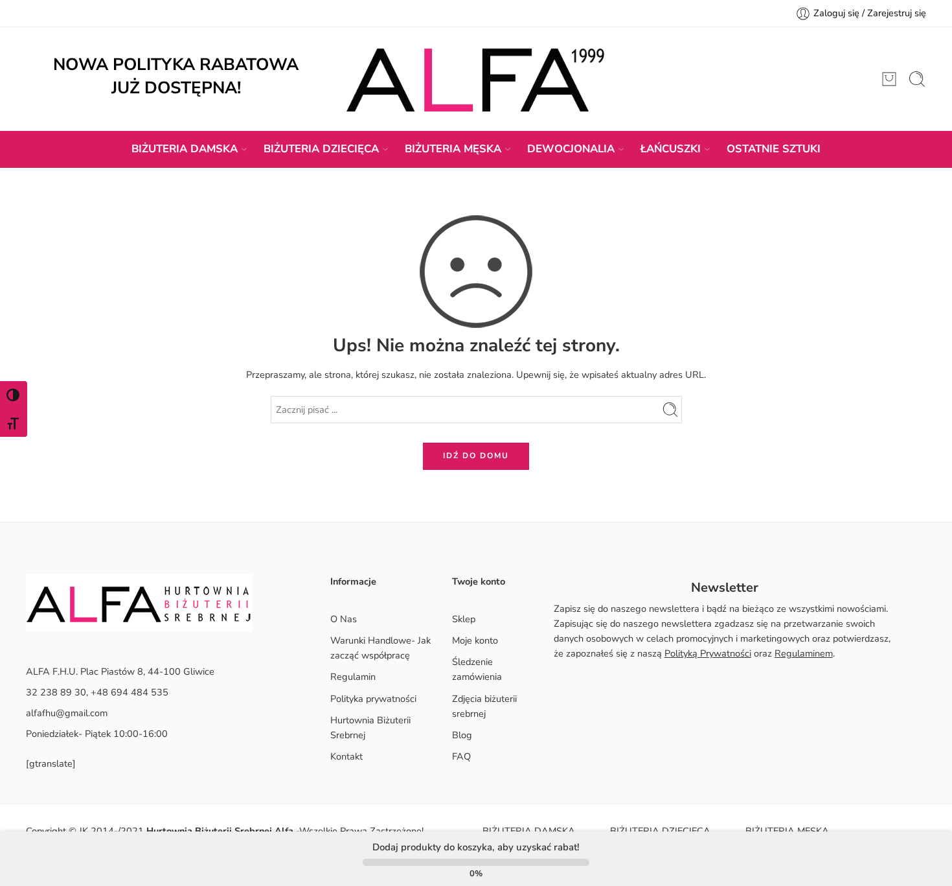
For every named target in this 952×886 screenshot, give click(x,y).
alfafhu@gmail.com (67, 712)
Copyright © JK (58, 830)
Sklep (463, 618)
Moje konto (475, 640)
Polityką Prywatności (707, 653)
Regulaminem (804, 653)
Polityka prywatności (373, 698)
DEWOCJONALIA (571, 148)
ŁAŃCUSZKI (670, 148)
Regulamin (353, 676)
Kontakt (346, 756)
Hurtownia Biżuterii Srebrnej (370, 727)
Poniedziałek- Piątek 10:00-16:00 (97, 733)
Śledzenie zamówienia (477, 669)
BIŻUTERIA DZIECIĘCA (321, 148)
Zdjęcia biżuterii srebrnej (484, 706)
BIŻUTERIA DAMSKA (184, 148)
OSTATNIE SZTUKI (774, 148)
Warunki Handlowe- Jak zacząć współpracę (380, 648)
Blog (462, 735)
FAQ (461, 756)
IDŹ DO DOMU (476, 455)
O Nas (343, 618)
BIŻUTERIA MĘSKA (453, 148)
